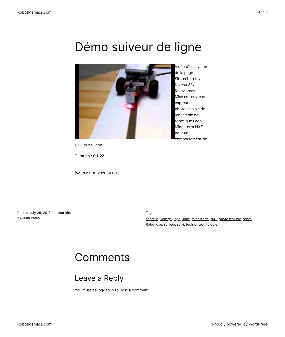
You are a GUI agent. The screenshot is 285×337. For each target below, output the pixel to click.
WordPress (258, 324)
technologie (208, 224)
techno (191, 224)
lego (177, 219)
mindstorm (200, 219)
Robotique (154, 224)
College (166, 219)
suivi (180, 224)
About (263, 12)
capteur (152, 219)
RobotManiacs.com (34, 12)
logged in (106, 290)
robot (247, 219)
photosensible (230, 219)
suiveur (169, 224)
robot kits (63, 213)
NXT (214, 219)
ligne (186, 219)
